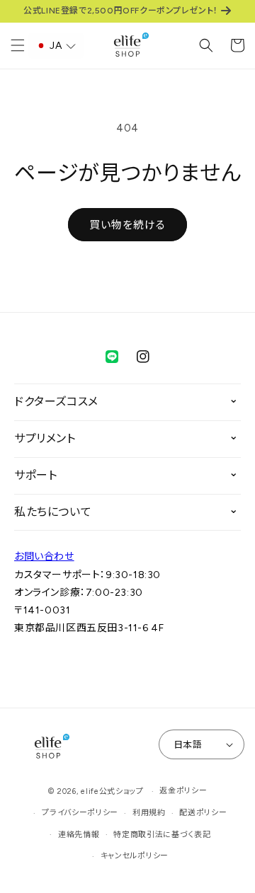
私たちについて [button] (52, 512)
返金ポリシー (183, 790)
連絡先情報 (79, 834)
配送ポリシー (203, 812)
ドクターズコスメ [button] (56, 401)
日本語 (188, 744)
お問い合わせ (44, 557)
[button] (17, 45)
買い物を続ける (127, 225)
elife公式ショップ (112, 791)
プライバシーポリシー (80, 812)
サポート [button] (35, 475)
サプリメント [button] (45, 438)
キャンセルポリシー (135, 855)
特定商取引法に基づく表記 (161, 834)
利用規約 (149, 812)
